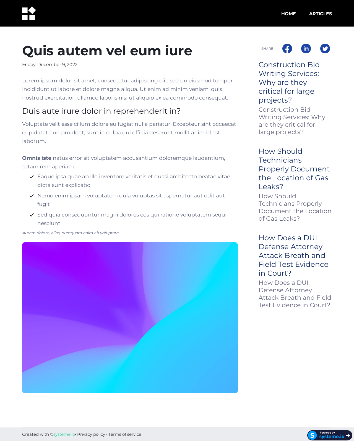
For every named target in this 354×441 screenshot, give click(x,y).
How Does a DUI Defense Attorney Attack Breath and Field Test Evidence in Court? (294, 255)
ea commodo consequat (195, 98)
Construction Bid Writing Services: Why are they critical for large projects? (289, 82)
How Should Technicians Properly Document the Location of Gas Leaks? (294, 169)
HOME (288, 13)
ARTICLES (320, 13)
